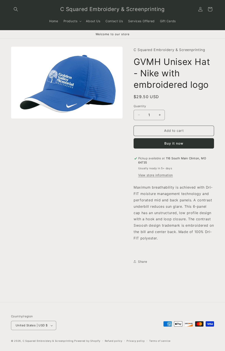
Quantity (140, 106)
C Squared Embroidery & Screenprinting (48, 340)
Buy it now (173, 143)
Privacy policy (136, 340)
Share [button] (142, 261)
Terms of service (160, 340)
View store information (155, 175)
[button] (16, 9)
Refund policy (113, 340)
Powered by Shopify (87, 340)
